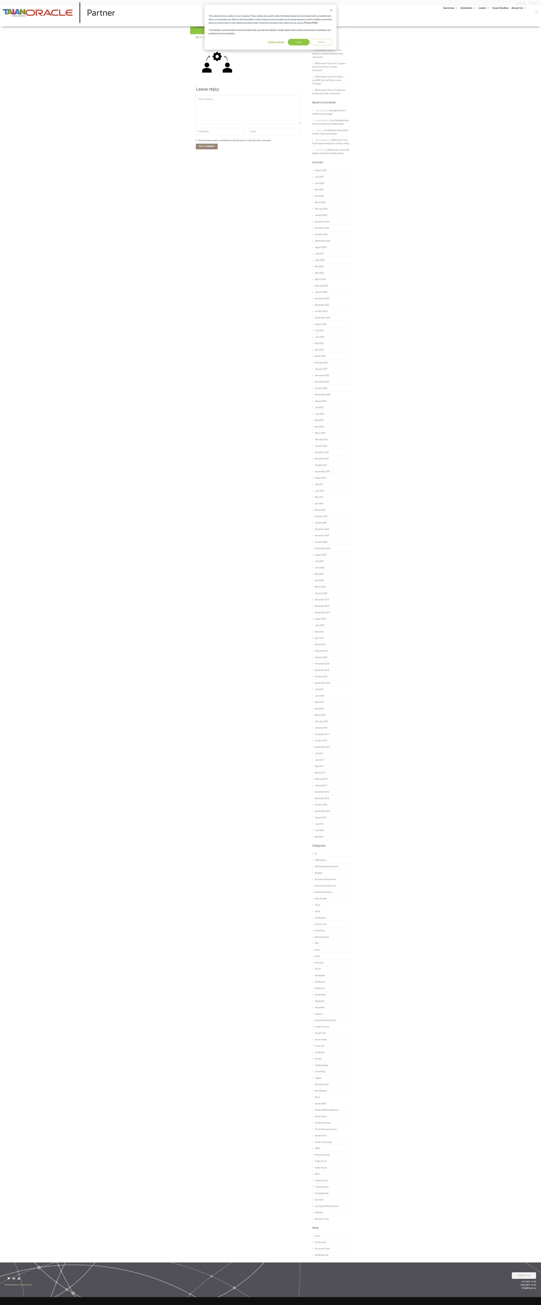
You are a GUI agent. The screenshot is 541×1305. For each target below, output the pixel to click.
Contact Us (521, 3)
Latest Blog (320, 1071)
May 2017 (319, 766)
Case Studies (500, 7)
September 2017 (322, 747)
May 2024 (319, 266)
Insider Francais (322, 1027)
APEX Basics (320, 860)
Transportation (322, 1187)
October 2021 (321, 465)
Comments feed (322, 1249)
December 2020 (322, 529)
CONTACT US (524, 1275)
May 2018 (319, 702)
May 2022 (319, 420)
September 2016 (322, 811)
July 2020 (319, 561)
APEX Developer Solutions (326, 866)
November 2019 (322, 606)
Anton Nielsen (322, 120)
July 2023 (319, 330)
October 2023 (321, 311)
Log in (317, 1236)
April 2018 (319, 708)
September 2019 (322, 612)
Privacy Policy (311, 23)
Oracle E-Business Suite (326, 1129)
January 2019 (321, 657)
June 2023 (319, 337)
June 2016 (319, 830)
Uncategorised (321, 1193)
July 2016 (319, 824)
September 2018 (322, 683)
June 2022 (319, 414)
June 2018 (319, 696)
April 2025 (319, 196)
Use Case (319, 1200)
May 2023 (319, 343)
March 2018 (320, 715)
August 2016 (320, 817)
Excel (317, 950)
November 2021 (322, 459)
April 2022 (319, 427)
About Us (517, 7)
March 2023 (320, 356)
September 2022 (322, 394)
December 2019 (322, 599)
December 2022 (322, 375)
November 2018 (322, 670)
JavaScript (320, 1052)
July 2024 (319, 253)
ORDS (317, 1148)
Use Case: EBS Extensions (327, 1206)
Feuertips (319, 963)
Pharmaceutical (322, 1155)
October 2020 (321, 542)
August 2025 (320, 170)
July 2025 (319, 177)
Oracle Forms (321, 1135)
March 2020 (320, 587)
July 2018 (319, 689)
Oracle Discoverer (323, 1123)
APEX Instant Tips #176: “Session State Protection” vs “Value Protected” (328, 67)
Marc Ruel (203, 37)
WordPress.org (321, 1255)
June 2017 (319, 760)
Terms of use (25, 1285)
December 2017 (322, 734)
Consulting (320, 930)
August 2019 (320, 619)
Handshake (320, 975)
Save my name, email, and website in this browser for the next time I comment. (235, 140)
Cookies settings (276, 42)
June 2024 (319, 260)
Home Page (320, 995)
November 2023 (322, 305)
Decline (321, 42)
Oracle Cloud (320, 1116)
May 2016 (319, 837)
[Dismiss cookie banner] (331, 10)
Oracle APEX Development (327, 1110)
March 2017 (320, 773)
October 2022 (321, 388)
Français (533, 3)
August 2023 (320, 324)
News (317, 1097)
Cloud (317, 905)
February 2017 (321, 779)
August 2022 (320, 401)
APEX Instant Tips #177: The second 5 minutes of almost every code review (327, 53)
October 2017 (321, 740)
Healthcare (320, 982)
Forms (318, 969)
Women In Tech (322, 1219)
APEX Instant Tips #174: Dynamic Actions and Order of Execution (328, 92)
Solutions (466, 7)
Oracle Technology (323, 1142)
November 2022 (322, 382)
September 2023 (322, 318)
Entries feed (320, 1242)
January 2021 (321, 523)
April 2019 (319, 638)
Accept (298, 42)
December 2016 (322, 792)
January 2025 (321, 215)
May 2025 (319, 189)
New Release (321, 1091)
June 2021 (319, 491)
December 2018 (322, 664)
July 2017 (319, 753)
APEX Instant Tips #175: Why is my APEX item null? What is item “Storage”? (327, 80)
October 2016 (321, 805)
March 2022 (320, 433)
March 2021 (320, 510)
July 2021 (319, 484)
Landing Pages (321, 1065)
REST (317, 1174)
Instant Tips (320, 1033)
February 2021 (321, 516)
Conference (320, 918)
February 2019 (321, 651)
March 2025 (320, 202)
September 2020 (322, 548)
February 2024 (321, 286)
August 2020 (320, 555)
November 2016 (322, 798)
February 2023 (321, 362)
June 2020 (319, 568)
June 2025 (319, 183)
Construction (321, 924)
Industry (318, 1014)
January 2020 (321, 593)
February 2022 (321, 439)
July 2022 (319, 407)
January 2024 (321, 292)
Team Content (321, 1180)
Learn (482, 7)
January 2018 (321, 728)
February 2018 (321, 721)
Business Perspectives (325, 879)
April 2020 (319, 580)
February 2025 (321, 209)
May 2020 (319, 574)
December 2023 (322, 298)
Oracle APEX (320, 1103)
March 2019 (320, 644)
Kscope (318, 1059)
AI (316, 854)
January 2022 (321, 446)
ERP (317, 943)
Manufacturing (321, 1084)
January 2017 (321, 785)
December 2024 (322, 222)
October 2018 (321, 676)
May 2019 (319, 632)
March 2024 (320, 279)
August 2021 (320, 478)
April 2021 (319, 503)
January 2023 (321, 369)
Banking (318, 873)
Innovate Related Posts (325, 1020)
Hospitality (320, 1001)
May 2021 (319, 497)
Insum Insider (321, 1039)
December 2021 (322, 452)
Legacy (318, 1078)
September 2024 (322, 241)
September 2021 (322, 471)
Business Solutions (323, 892)
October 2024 (321, 234)
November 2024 (322, 228)
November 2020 (322, 535)
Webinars (319, 1212)
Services (448, 7)
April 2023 (319, 350)
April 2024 (319, 273)
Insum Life (319, 1046)
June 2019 (319, 625)
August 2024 (320, 247)
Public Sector (321, 1161)
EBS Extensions (322, 937)
